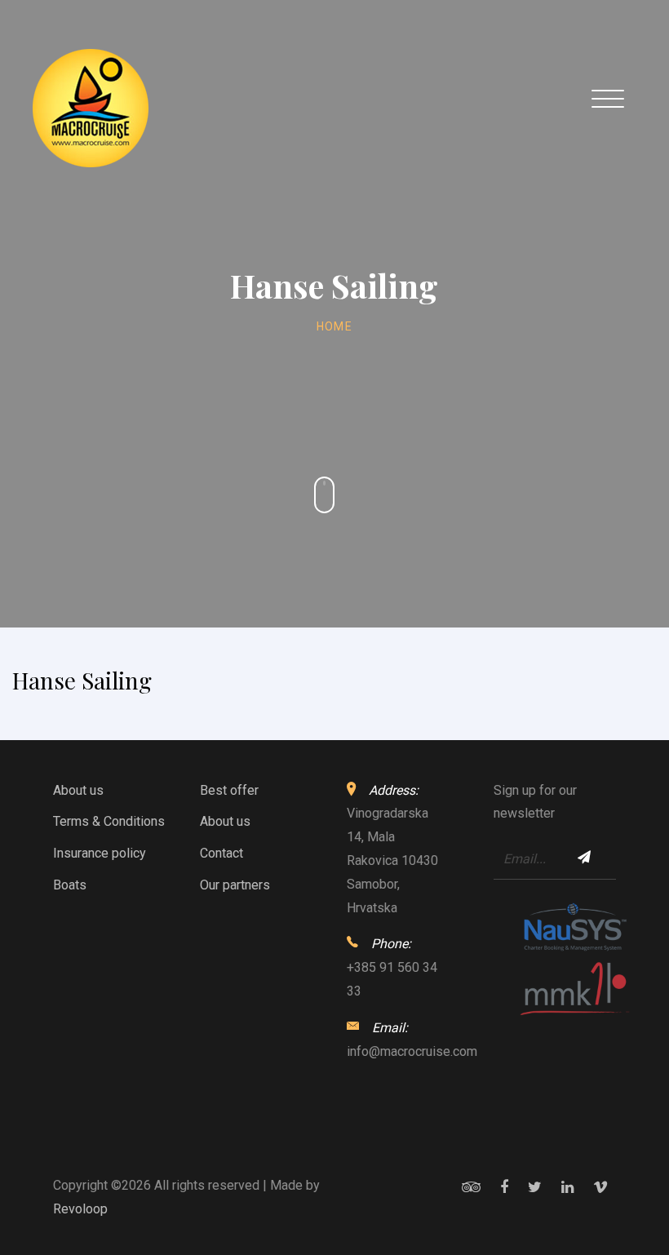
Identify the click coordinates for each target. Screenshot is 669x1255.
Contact (221, 853)
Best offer (229, 790)
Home (335, 326)
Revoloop (80, 1209)
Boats (69, 885)
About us (78, 790)
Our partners (235, 885)
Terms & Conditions (109, 821)
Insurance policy (99, 853)
